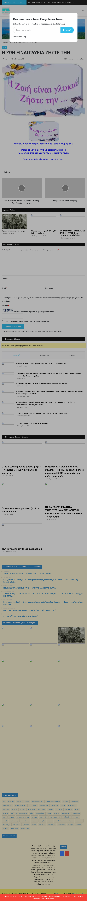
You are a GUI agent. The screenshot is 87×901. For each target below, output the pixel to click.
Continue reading (19, 37)
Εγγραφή (67, 30)
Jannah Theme (9, 896)
